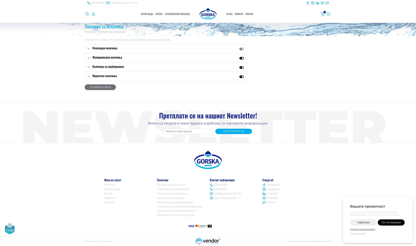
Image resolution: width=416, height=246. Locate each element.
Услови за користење (171, 184)
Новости (239, 14)
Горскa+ (159, 14)
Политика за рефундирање (175, 202)
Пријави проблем (323, 241)
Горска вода (147, 14)
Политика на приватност (173, 189)
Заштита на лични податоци (176, 214)
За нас (229, 14)
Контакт (250, 14)
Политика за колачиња (172, 193)
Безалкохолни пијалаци (177, 14)
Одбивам (363, 222)
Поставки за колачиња (299, 241)
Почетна (90, 31)
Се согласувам (391, 222)
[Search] (87, 14)
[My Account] (93, 14)
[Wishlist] (328, 14)
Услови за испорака (170, 197)
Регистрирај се (233, 131)
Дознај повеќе (358, 233)
